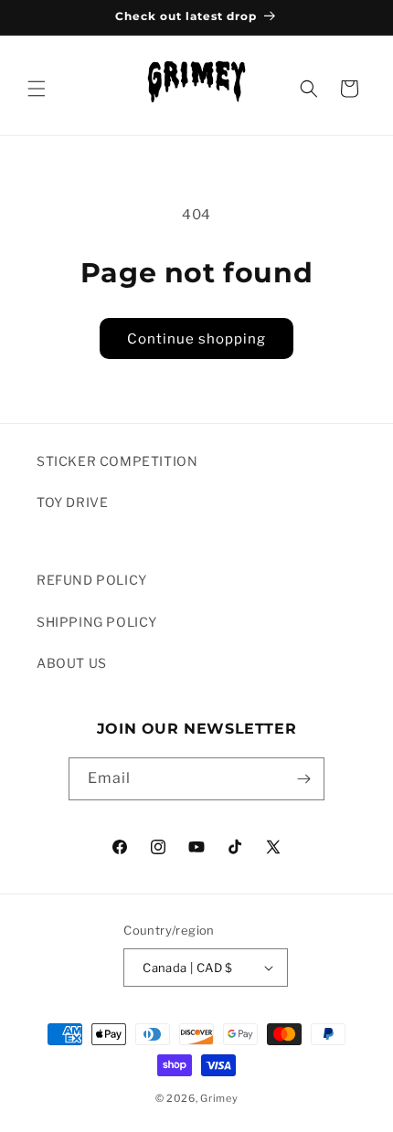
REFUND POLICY (92, 579)
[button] (36, 89)
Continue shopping (196, 339)
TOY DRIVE (72, 502)
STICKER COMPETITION (117, 461)
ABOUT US (72, 663)
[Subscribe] (303, 778)
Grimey (219, 1098)
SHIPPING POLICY (97, 621)
